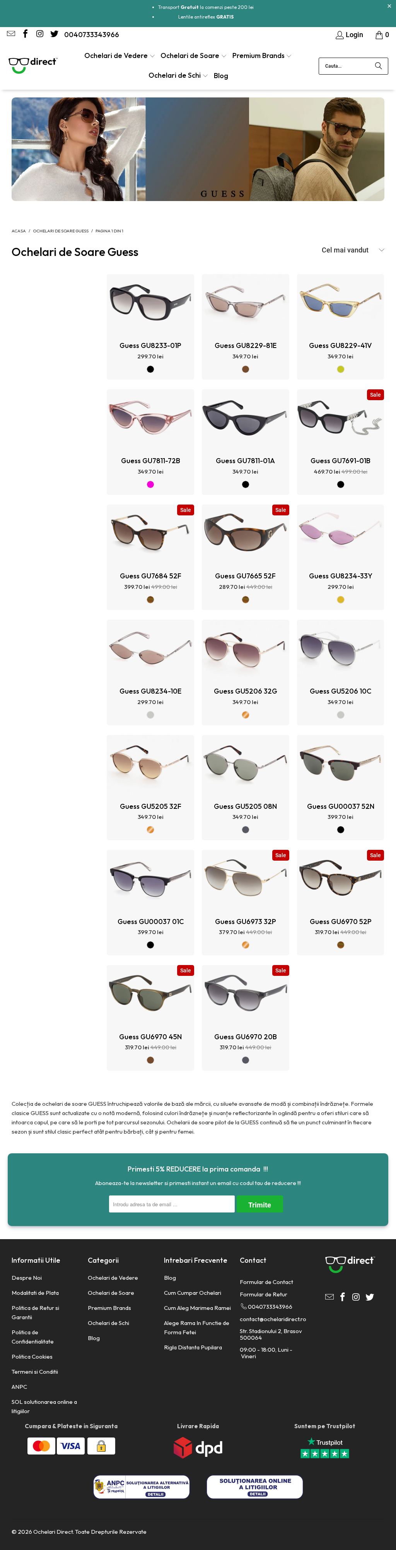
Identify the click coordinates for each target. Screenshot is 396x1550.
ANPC (19, 1386)
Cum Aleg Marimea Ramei (197, 1307)
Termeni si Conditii (35, 1371)
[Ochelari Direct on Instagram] (39, 35)
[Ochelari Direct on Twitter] (53, 35)
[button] (119, 56)
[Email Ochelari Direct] (10, 35)
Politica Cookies (32, 1356)
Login (354, 35)
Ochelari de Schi (108, 1323)
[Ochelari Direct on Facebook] (24, 35)
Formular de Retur (263, 1294)
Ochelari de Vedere (113, 1277)
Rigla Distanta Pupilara (193, 1347)
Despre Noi (27, 1277)
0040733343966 (91, 34)
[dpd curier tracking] (198, 1456)
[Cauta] (378, 66)
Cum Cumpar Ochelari (192, 1292)
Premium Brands (109, 1307)
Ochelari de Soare (111, 1292)
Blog (94, 1338)
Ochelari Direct (53, 1531)
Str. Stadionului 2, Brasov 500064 (271, 1334)
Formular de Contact (266, 1282)
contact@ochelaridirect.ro (273, 1319)
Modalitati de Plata (35, 1292)
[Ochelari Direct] (33, 66)
